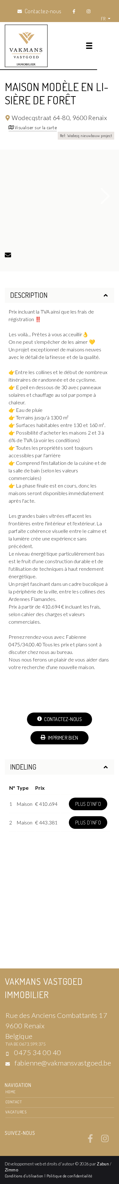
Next (105, 196)
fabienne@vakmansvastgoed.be (63, 1063)
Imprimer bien (62, 738)
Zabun (103, 1163)
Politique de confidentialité (69, 1175)
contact (13, 1101)
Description (29, 295)
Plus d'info (88, 804)
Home (10, 1091)
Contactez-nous (62, 719)
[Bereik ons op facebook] (90, 1141)
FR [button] (104, 18)
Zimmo (11, 1169)
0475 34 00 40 (37, 1052)
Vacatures (15, 1111)
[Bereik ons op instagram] (105, 1141)
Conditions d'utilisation (24, 1175)
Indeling (23, 766)
